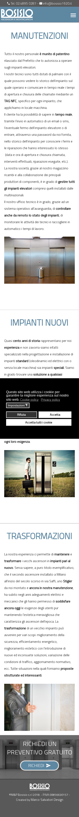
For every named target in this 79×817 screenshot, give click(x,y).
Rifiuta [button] (21, 414)
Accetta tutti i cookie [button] (38, 422)
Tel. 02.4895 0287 (23, 3)
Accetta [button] (55, 414)
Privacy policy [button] (50, 399)
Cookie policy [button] (29, 399)
